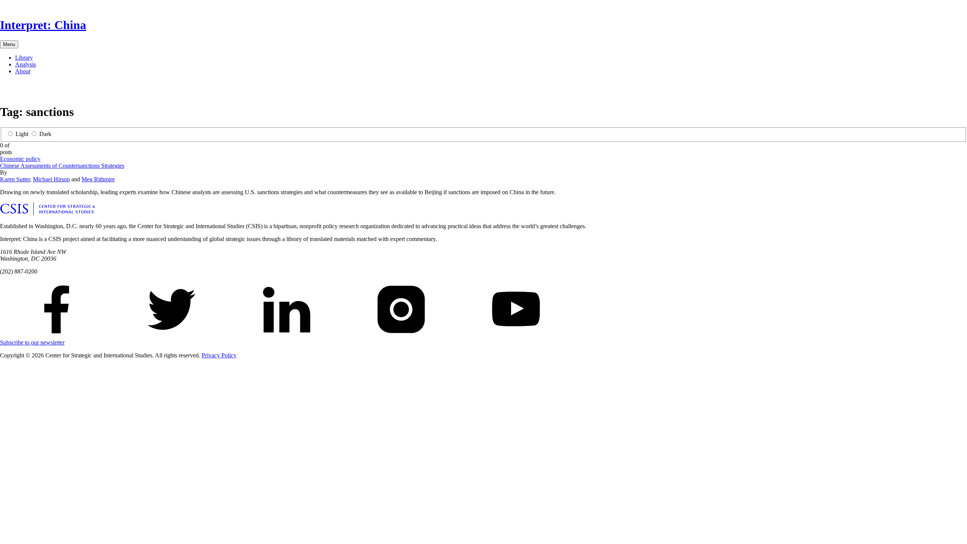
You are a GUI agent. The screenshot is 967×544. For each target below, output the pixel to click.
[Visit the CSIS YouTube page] (516, 335)
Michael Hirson (51, 179)
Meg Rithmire (98, 179)
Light (21, 134)
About (22, 71)
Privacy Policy (219, 355)
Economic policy (20, 159)
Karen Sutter (15, 179)
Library (24, 57)
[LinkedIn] (30, 91)
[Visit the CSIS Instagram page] (401, 335)
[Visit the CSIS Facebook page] (56, 335)
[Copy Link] (66, 91)
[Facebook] (6, 91)
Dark (45, 134)
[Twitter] (18, 91)
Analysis (25, 64)
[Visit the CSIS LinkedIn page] (286, 335)
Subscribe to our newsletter (32, 342)
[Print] (54, 91)
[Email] (42, 91)
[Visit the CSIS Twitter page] (171, 335)
